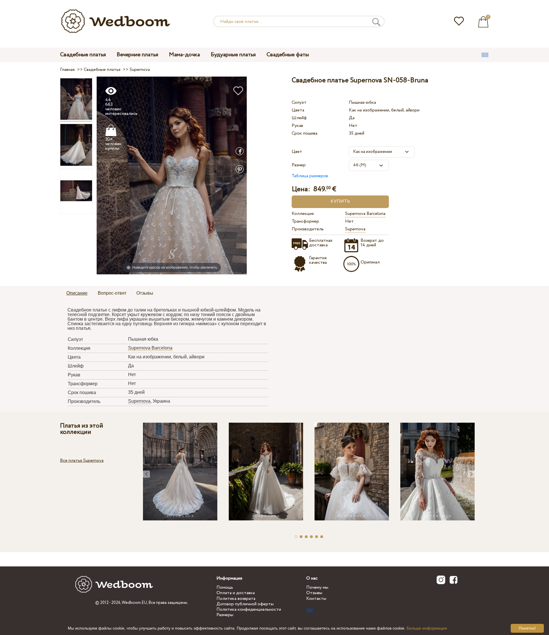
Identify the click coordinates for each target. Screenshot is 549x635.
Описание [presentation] (76, 293)
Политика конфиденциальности (248, 609)
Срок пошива (304, 133)
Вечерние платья (137, 55)
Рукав (297, 125)
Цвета (298, 110)
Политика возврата (235, 598)
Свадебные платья (83, 55)
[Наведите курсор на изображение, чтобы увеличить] (172, 175)
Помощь (224, 587)
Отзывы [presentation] (144, 293)
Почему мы (317, 587)
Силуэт (299, 102)
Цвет (297, 151)
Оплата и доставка (235, 593)
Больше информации (427, 628)
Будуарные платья (233, 55)
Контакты (316, 598)
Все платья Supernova (82, 460)
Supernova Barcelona (365, 213)
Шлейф (299, 118)
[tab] (77, 293)
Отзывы (314, 593)
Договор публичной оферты (245, 604)
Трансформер (305, 221)
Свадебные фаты (287, 55)
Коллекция (303, 213)
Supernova (355, 229)
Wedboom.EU (134, 603)
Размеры (224, 615)
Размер (299, 165)
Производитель (308, 229)
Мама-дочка (184, 55)
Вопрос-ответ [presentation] (112, 293)
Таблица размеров (310, 176)
